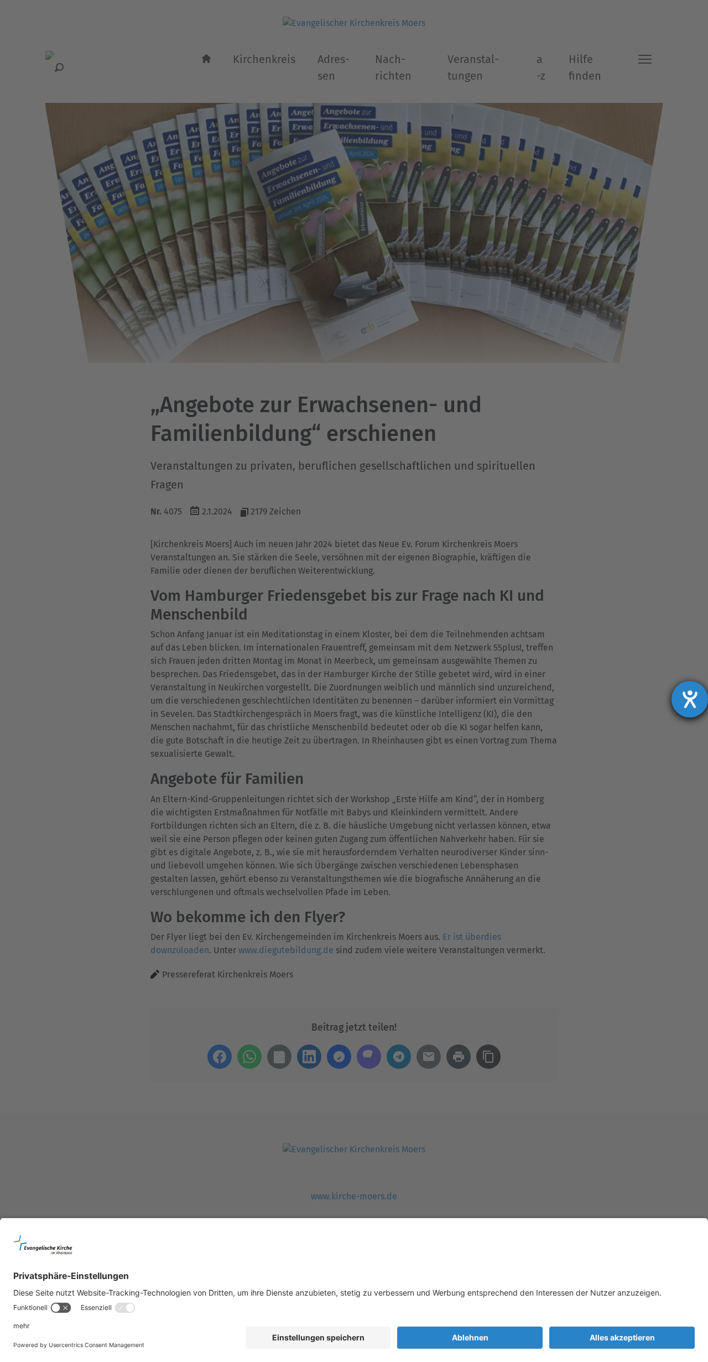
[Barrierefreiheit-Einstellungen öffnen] (689, 699)
